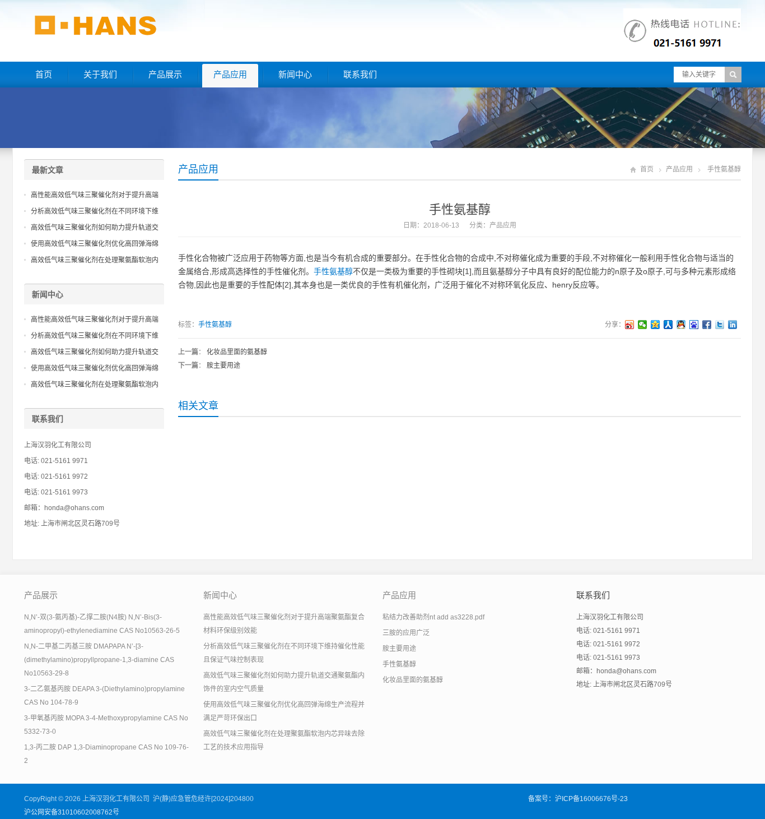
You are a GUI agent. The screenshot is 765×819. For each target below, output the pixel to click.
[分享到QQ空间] (655, 324)
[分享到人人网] (668, 324)
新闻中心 (295, 74)
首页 (43, 74)
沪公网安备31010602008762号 (71, 812)
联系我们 (360, 74)
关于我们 (100, 74)
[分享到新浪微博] (630, 324)
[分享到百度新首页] (694, 324)
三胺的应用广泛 (406, 633)
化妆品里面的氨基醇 (237, 352)
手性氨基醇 (333, 271)
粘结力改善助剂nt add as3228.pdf (433, 617)
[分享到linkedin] (733, 324)
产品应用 (230, 74)
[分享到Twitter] (720, 324)
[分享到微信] (642, 324)
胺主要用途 (223, 365)
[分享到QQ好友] (681, 324)
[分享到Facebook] (707, 324)
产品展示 (165, 74)
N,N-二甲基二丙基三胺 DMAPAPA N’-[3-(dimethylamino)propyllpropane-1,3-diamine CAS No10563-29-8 (99, 659)
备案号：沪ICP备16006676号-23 (578, 799)
